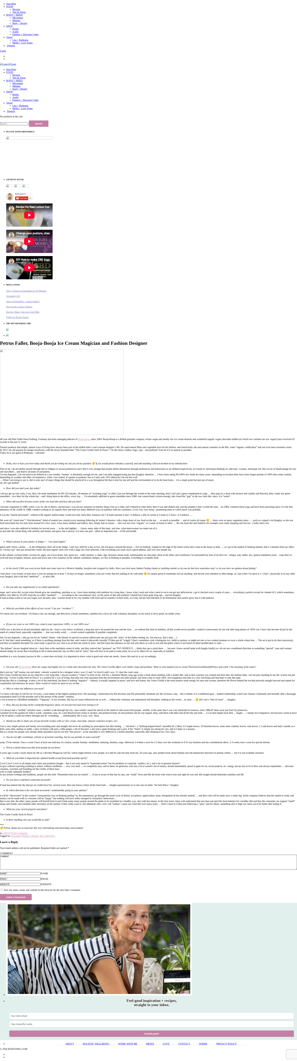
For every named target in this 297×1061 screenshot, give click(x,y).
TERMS (203, 1043)
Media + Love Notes (22, 108)
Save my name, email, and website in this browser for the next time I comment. (42, 890)
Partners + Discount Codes (25, 100)
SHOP (9, 91)
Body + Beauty (19, 89)
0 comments (21, 833)
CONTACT (184, 1043)
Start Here (11, 69)
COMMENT (6, 853)
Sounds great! (151, 1033)
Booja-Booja (84, 439)
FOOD (9, 72)
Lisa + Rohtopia (20, 105)
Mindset (16, 86)
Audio (15, 97)
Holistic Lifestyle (30, 836)
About (9, 103)
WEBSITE (46, 884)
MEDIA (150, 1043)
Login (3, 51)
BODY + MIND (14, 80)
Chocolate (15, 836)
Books (15, 94)
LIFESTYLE (9, 833)
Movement (17, 83)
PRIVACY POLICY (226, 1043)
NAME (44, 873)
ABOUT (69, 1043)
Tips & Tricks (19, 77)
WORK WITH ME (127, 1043)
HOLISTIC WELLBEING (96, 1043)
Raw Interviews (47, 836)
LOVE (166, 1043)
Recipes (16, 75)
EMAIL (45, 879)
